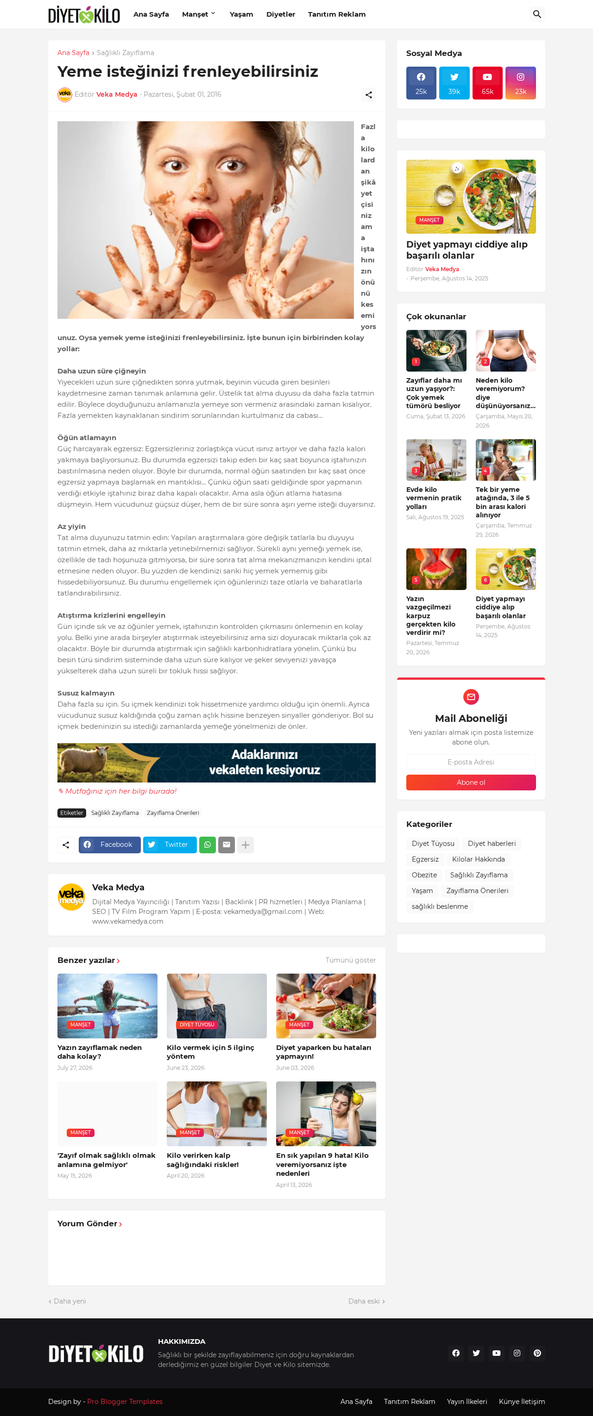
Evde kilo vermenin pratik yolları (433, 497)
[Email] (226, 845)
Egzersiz (425, 859)
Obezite (424, 875)
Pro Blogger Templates (125, 1401)
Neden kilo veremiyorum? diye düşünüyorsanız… (506, 393)
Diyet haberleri (492, 843)
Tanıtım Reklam (337, 14)
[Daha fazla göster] (245, 845)
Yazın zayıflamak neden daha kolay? (99, 1052)
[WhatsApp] (207, 845)
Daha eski (364, 1301)
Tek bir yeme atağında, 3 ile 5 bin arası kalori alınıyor (503, 502)
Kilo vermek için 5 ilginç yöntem (210, 1052)
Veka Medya (118, 887)
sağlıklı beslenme (440, 906)
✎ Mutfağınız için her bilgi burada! (117, 791)
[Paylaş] (368, 94)
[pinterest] (537, 1353)
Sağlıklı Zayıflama (125, 53)
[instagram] (517, 1353)
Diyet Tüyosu (433, 843)
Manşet (195, 14)
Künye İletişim (522, 1401)
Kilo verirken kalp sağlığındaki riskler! (203, 1160)
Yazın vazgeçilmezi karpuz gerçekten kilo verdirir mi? (430, 616)
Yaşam (241, 14)
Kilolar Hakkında (478, 859)
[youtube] (497, 1353)
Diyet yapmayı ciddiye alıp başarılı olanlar (467, 250)
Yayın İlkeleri (467, 1401)
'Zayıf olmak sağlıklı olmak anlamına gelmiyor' (106, 1160)
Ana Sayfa (151, 14)
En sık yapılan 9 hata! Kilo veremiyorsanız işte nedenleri (322, 1164)
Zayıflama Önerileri (173, 812)
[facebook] (456, 1353)
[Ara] (537, 14)
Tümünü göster (351, 960)
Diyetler (280, 14)
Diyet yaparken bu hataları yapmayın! (324, 1052)
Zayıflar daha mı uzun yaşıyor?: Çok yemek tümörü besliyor (434, 393)
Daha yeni (70, 1301)
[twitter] (476, 1353)
